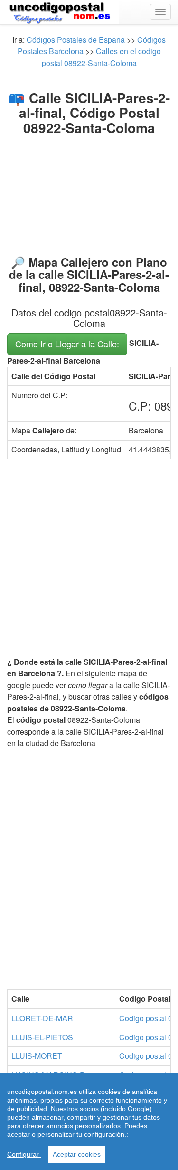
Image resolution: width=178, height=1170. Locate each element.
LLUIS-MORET (36, 1055)
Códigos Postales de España (76, 39)
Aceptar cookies (77, 1154)
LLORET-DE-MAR (42, 1018)
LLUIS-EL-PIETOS (42, 1037)
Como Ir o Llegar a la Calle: (67, 343)
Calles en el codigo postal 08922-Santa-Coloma (101, 57)
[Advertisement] (89, 193)
